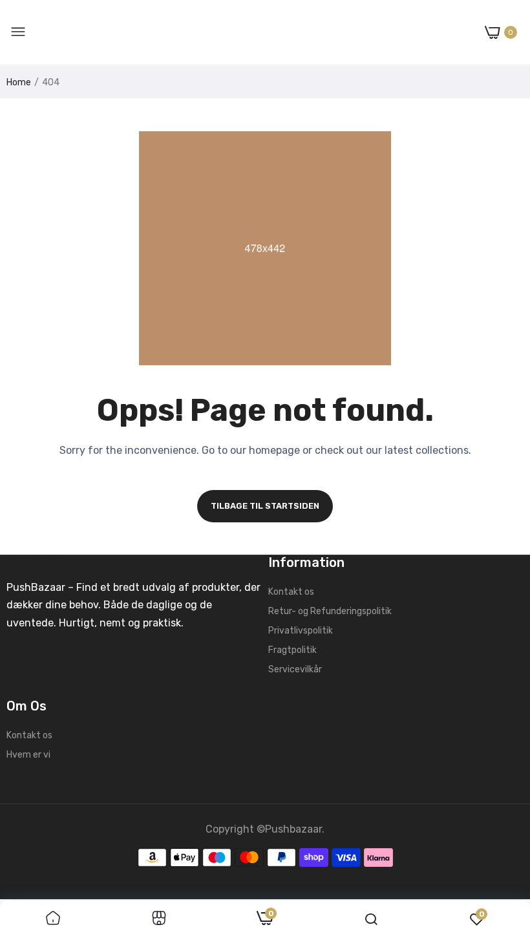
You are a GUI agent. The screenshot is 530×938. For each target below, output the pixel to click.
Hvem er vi (28, 754)
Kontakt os (291, 591)
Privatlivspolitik (300, 630)
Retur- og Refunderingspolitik (330, 611)
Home (18, 82)
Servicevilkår (295, 669)
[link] (53, 919)
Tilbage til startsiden (265, 506)
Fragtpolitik (292, 650)
